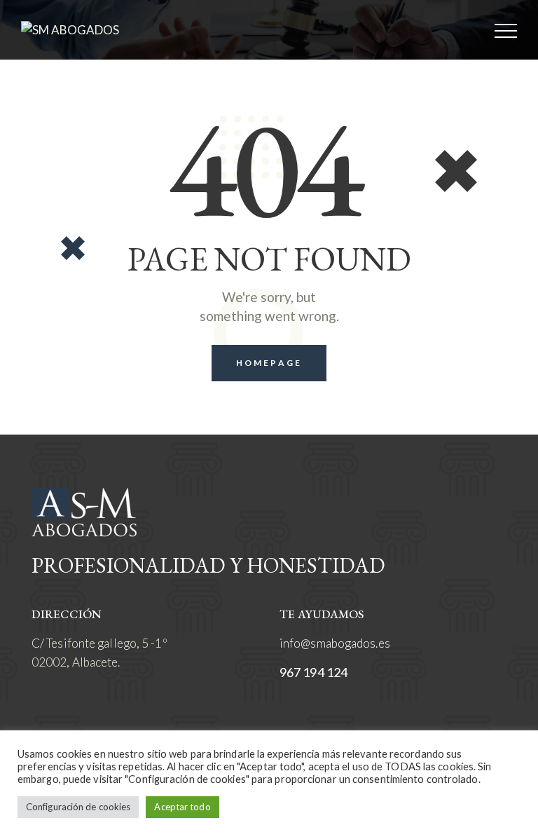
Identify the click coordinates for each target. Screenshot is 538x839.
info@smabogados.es (335, 643)
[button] (506, 29)
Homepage (269, 362)
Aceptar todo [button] (182, 806)
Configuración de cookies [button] (78, 806)
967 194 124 (313, 672)
